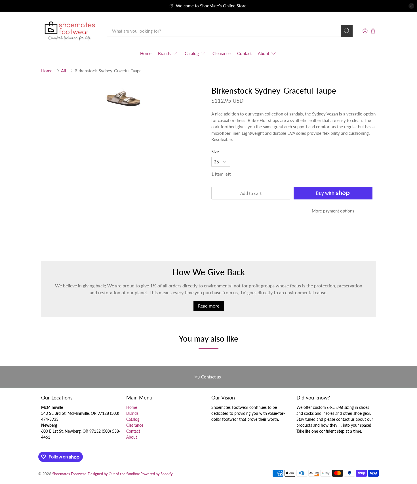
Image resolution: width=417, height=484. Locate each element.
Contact (244, 53)
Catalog (192, 53)
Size (215, 151)
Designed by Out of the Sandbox (114, 474)
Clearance (221, 53)
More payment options (333, 210)
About (263, 53)
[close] (411, 6)
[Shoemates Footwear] (69, 31)
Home (145, 53)
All (63, 71)
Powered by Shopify (156, 474)
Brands (164, 53)
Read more (208, 306)
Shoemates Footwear (69, 474)
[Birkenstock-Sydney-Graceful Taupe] (123, 98)
